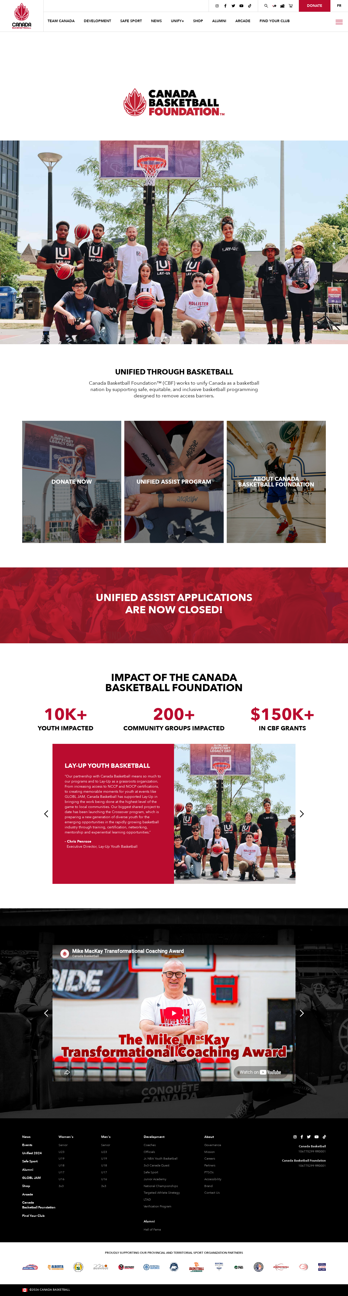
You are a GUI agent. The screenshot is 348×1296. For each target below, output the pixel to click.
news (156, 21)
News (26, 1137)
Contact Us (212, 1193)
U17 (61, 1172)
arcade (242, 21)
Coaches (150, 1145)
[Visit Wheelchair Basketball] (304, 1267)
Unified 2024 (32, 1153)
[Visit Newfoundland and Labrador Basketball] (258, 1267)
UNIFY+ (177, 21)
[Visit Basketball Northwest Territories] (174, 1267)
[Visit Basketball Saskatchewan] (78, 1267)
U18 (61, 1165)
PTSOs (208, 1172)
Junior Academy (155, 1179)
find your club (275, 21)
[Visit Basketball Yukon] (281, 1267)
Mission (209, 1152)
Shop (26, 1186)
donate (314, 5)
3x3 (61, 1186)
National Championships (161, 1186)
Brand (208, 1186)
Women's (66, 1137)
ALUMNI (219, 21)
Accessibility (212, 1179)
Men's (106, 1137)
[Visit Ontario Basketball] (126, 1267)
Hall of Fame (152, 1230)
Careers (209, 1158)
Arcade (27, 1194)
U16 (61, 1179)
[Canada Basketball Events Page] (282, 6)
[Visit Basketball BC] (30, 1267)
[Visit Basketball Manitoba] (101, 1267)
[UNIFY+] (274, 6)
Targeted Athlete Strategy (162, 1193)
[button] (62, 22)
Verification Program (157, 1206)
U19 (61, 1158)
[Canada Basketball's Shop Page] (291, 6)
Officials (149, 1152)
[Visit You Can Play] (322, 1267)
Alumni (27, 1169)
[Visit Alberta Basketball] (56, 1267)
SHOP (198, 21)
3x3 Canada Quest (156, 1165)
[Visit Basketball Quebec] (151, 1267)
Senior (63, 1145)
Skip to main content (64, 5)
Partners (209, 1165)
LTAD (147, 1199)
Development (154, 1137)
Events (27, 1145)
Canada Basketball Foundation (34, 1205)
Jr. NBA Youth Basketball (161, 1158)
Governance (212, 1145)
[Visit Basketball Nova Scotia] (219, 1267)
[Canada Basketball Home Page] (21, 16)
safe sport (131, 21)
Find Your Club (33, 1216)
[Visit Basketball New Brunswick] (197, 1267)
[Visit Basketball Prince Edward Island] (239, 1267)
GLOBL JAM (31, 1178)
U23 (61, 1152)
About (209, 1137)
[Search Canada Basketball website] (266, 6)
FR (339, 5)
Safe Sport (29, 1161)
